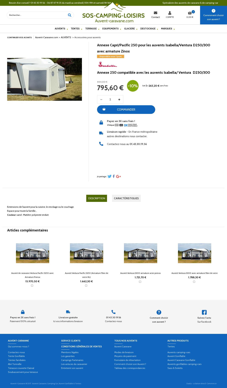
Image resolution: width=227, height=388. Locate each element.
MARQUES (166, 28)
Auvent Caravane (122, 346)
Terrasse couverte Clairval (21, 368)
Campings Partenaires (72, 360)
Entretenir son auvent (72, 368)
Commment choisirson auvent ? (213, 17)
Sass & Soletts (175, 368)
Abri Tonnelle (14, 364)
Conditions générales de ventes (81, 346)
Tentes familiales (17, 360)
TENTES (75, 28)
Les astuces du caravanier (74, 364)
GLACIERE (129, 28)
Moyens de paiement (125, 356)
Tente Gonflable (16, 356)
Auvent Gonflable (176, 356)
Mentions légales (70, 352)
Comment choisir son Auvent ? (130, 364)
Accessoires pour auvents (87, 37)
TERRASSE (91, 28)
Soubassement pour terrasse (23, 372)
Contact (155, 17)
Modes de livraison (124, 352)
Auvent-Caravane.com (46, 37)
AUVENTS (60, 28)
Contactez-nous (16, 352)
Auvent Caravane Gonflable (181, 360)
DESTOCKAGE (148, 28)
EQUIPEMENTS (110, 28)
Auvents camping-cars (179, 352)
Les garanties (68, 356)
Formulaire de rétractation (127, 360)
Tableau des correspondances (129, 368)
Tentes (171, 346)
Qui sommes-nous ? (18, 346)
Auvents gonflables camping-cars (185, 364)
